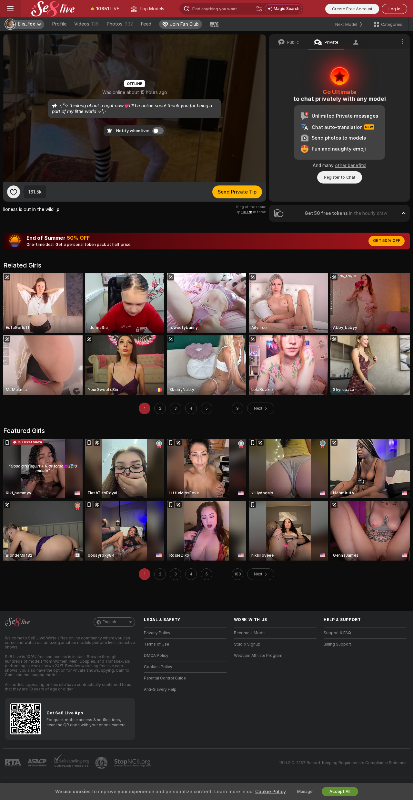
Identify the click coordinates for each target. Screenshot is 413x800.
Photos (119, 24)
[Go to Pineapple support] (102, 763)
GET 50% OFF (386, 240)
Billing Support (337, 644)
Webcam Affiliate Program (258, 655)
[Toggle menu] (10, 8)
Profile (59, 24)
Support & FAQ (337, 633)
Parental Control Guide (165, 678)
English (109, 622)
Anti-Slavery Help (160, 689)
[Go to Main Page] (53, 8)
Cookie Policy (270, 791)
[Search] (259, 8)
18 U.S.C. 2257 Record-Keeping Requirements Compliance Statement (343, 763)
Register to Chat (339, 177)
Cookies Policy (158, 667)
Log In (394, 8)
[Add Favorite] (13, 191)
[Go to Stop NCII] (133, 763)
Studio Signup (247, 644)
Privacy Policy (157, 633)
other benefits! (350, 165)
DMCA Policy (156, 655)
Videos (86, 24)
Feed (146, 24)
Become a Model (250, 633)
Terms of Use (156, 644)
